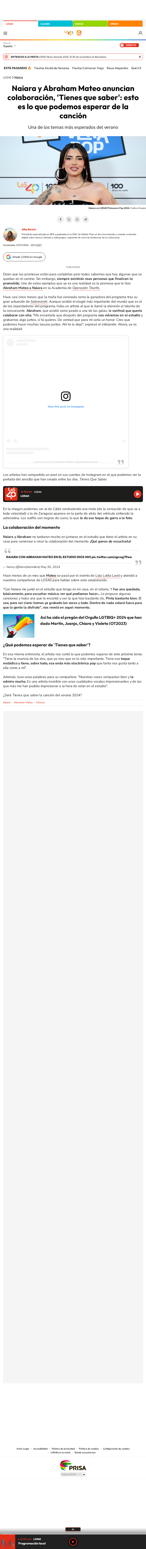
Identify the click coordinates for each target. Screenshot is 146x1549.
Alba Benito (29, 229)
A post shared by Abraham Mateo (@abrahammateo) (66, 461)
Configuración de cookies (116, 1448)
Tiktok (58, 1402)
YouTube (65, 1402)
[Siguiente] (140, 68)
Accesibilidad (40, 1448)
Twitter (68, 219)
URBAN (114, 23)
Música (18, 77)
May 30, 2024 (50, 567)
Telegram (85, 219)
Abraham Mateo (23, 702)
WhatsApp (77, 219)
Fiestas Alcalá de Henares (51, 68)
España (7, 46)
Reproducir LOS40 (137, 494)
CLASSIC (45, 23)
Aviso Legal (23, 1448)
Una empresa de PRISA (73, 1465)
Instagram (50, 1402)
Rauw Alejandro (117, 68)
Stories (96, 1402)
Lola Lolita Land (108, 575)
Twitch (88, 1402)
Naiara (6, 702)
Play (73, 1541)
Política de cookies (89, 1448)
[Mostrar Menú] (5, 33)
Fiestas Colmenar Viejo (88, 68)
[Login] (140, 33)
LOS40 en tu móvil (60, 1452)
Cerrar (139, 56)
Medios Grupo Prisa (73, 1474)
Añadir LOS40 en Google (27, 257)
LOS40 (9, 23)
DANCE (79, 23)
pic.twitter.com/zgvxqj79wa (112, 557)
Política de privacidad (63, 1448)
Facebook (60, 219)
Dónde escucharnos (85, 1452)
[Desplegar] (73, 1529)
